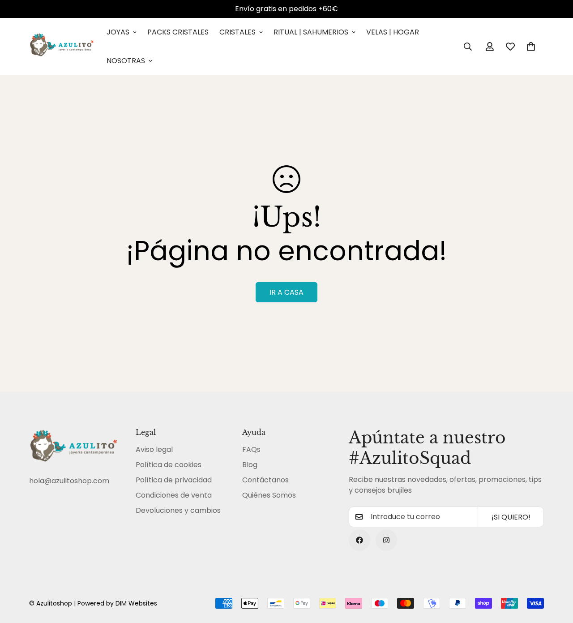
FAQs (251, 449)
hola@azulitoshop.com (69, 481)
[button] (531, 46)
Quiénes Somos (269, 495)
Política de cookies (168, 465)
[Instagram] (386, 540)
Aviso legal (154, 449)
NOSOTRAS (126, 61)
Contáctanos (265, 480)
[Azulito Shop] (61, 46)
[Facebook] (359, 540)
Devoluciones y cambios (178, 510)
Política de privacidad (174, 480)
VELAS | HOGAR (392, 32)
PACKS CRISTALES (178, 32)
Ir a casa (286, 292)
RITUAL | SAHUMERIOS (311, 32)
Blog (249, 465)
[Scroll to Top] (555, 574)
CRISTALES (237, 32)
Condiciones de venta (174, 495)
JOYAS (118, 32)
